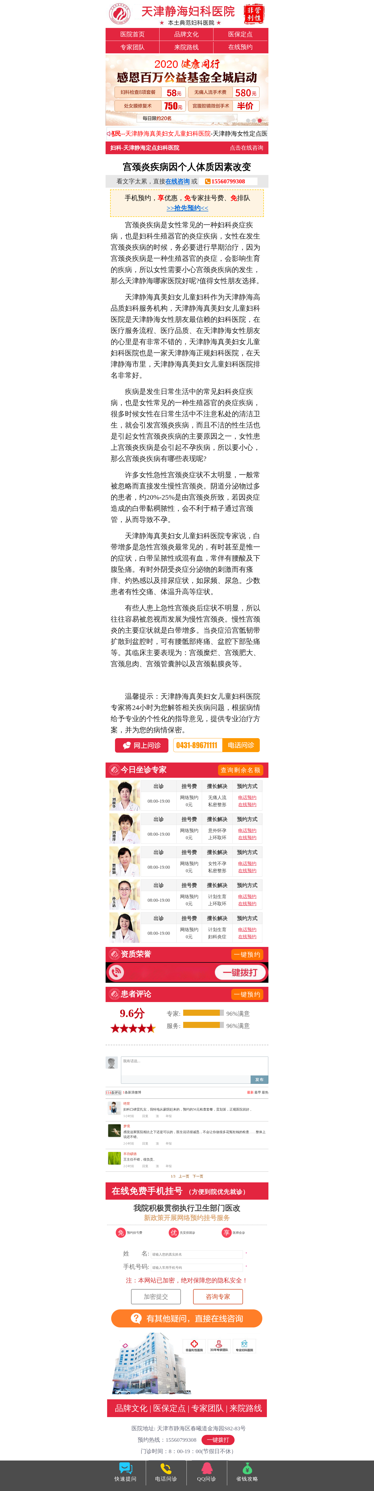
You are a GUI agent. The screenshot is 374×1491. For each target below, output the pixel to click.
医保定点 (240, 34)
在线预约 (240, 47)
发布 (259, 1079)
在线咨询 (177, 181)
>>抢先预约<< (187, 208)
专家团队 (132, 47)
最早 (257, 1092)
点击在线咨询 (246, 148)
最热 (265, 1092)
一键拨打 (218, 1440)
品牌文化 (186, 34)
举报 (169, 1116)
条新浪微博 (123, 1092)
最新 (250, 1092)
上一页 (184, 1176)
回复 (145, 1116)
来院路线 (186, 47)
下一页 (198, 1176)
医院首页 (132, 34)
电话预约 (247, 797)
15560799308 (228, 181)
